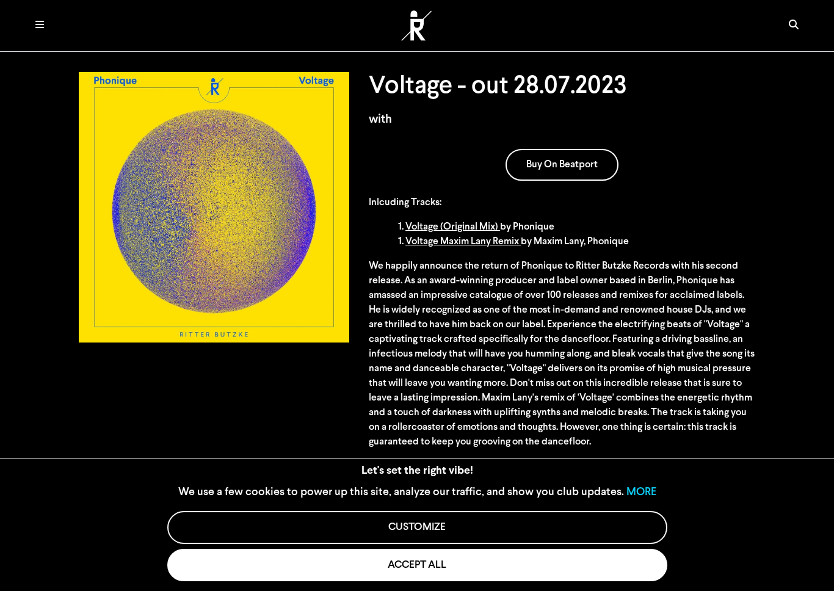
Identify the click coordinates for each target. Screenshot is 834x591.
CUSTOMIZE (417, 527)
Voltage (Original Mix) (452, 227)
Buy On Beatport (562, 165)
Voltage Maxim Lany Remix (463, 242)
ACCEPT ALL (417, 565)
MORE (641, 492)
